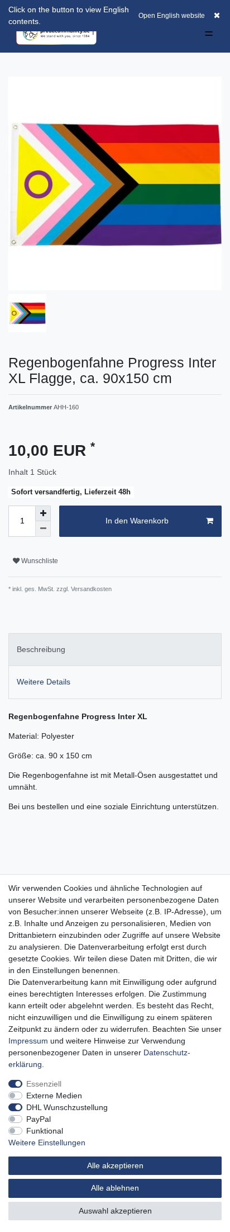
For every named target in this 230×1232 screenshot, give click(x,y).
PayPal (38, 1119)
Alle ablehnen (115, 1187)
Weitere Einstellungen (46, 1142)
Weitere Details (43, 681)
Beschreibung (41, 649)
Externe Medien (54, 1095)
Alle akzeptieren (115, 1165)
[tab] (115, 649)
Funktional (44, 1130)
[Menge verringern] (43, 529)
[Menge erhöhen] (43, 513)
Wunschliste (39, 561)
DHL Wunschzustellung (67, 1107)
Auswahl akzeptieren (115, 1210)
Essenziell (43, 1083)
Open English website (171, 16)
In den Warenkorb (137, 520)
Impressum (28, 1040)
